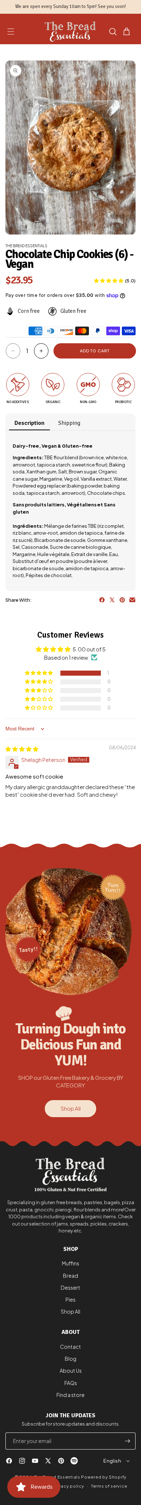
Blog (70, 1358)
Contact (70, 1346)
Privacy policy (68, 1486)
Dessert (70, 1287)
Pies (70, 1299)
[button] (11, 32)
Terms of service (109, 1486)
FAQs (70, 1383)
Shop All (71, 1108)
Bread (70, 1275)
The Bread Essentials (57, 1477)
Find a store (70, 1395)
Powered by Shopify (104, 1477)
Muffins (70, 1263)
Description (29, 423)
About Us (71, 1370)
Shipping (69, 423)
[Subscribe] (127, 1441)
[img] (21, 748)
